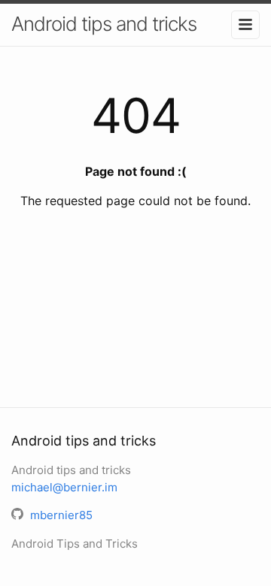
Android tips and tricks (103, 23)
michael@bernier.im (64, 487)
